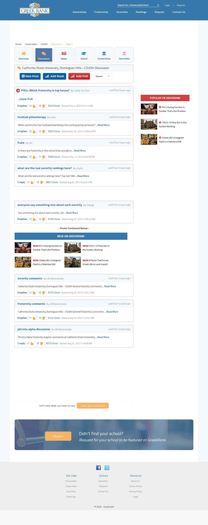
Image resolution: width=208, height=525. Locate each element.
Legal (135, 496)
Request (159, 12)
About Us (135, 481)
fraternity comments (32, 304)
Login (167, 5)
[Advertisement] (74, 373)
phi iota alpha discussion (34, 329)
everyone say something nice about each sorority (50, 205)
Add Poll (81, 76)
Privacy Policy (135, 491)
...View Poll (25, 98)
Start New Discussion (93, 406)
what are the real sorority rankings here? (45, 168)
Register (181, 5)
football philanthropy (32, 117)
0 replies (22, 106)
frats (21, 142)
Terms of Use (135, 486)
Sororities (122, 12)
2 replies (22, 157)
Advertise (103, 481)
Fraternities (101, 12)
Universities (79, 12)
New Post (32, 76)
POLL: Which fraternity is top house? (45, 90)
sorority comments (30, 278)
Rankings (141, 12)
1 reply (21, 182)
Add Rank (56, 76)
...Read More (103, 125)
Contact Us (178, 12)
